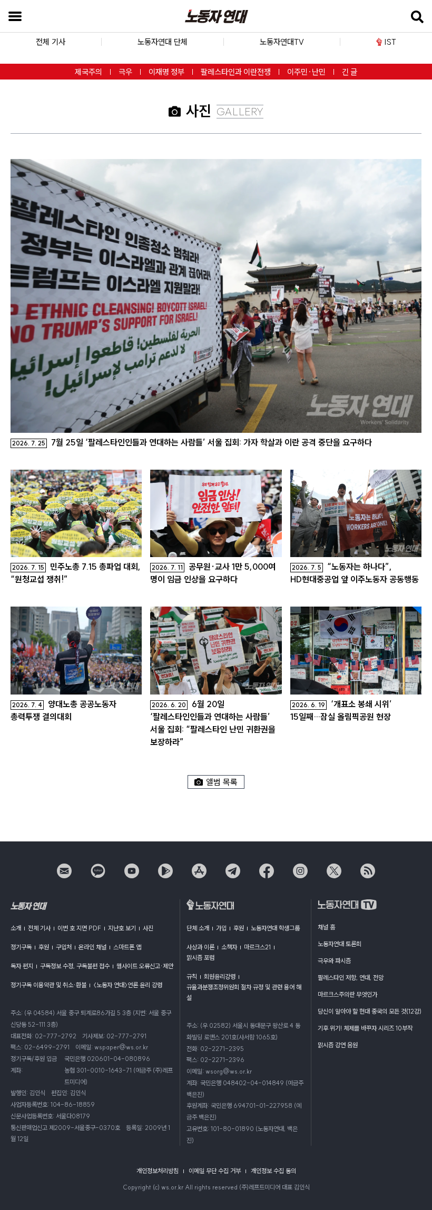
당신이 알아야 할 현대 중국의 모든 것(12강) (369, 1011)
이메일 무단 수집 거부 (215, 1171)
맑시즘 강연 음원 (338, 1045)
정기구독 (21, 947)
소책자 (229, 947)
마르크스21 (257, 947)
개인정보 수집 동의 (273, 1171)
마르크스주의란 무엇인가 (347, 994)
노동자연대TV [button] (282, 42)
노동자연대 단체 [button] (163, 42)
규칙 (191, 976)
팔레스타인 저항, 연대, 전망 (351, 977)
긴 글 (349, 72)
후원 (43, 947)
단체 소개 (197, 928)
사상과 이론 (200, 947)
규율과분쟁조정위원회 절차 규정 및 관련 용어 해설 (243, 992)
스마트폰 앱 (127, 947)
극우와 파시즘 (334, 961)
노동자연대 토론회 (339, 944)
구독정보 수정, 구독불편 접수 (75, 966)
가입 (221, 928)
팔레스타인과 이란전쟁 (236, 72)
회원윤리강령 (219, 976)
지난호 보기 (122, 928)
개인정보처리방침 (157, 1171)
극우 (125, 72)
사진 (148, 928)
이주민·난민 (306, 72)
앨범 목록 (222, 782)
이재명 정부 (166, 72)
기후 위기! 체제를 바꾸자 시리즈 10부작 (365, 1028)
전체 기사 (39, 928)
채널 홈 (326, 927)
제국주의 (88, 72)
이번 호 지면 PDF (79, 928)
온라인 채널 (92, 947)
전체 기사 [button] (50, 42)
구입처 (64, 947)
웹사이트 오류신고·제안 (144, 966)
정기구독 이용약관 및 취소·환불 (48, 985)
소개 (16, 928)
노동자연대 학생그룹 (275, 928)
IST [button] (390, 42)
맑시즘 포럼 (200, 957)
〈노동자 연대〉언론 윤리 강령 (127, 985)
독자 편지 (22, 966)
